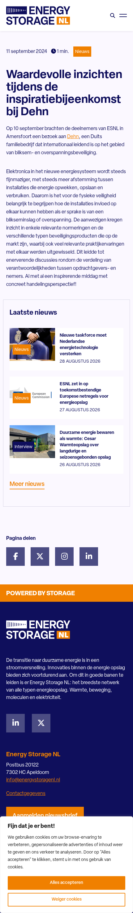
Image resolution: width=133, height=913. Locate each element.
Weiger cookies (67, 899)
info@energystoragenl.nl (33, 780)
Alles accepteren (66, 882)
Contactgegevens (25, 793)
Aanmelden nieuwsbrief (45, 816)
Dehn (73, 136)
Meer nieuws (27, 484)
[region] (66, 864)
